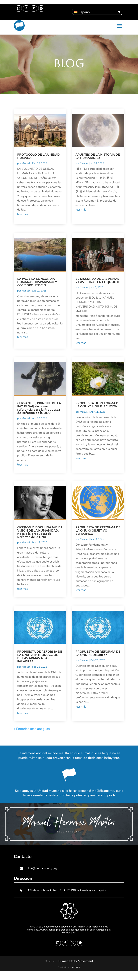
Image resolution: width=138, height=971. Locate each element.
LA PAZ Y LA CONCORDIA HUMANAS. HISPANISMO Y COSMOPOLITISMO (37, 281)
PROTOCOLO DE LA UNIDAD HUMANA (38, 156)
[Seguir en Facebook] (26, 8)
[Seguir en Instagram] (19, 8)
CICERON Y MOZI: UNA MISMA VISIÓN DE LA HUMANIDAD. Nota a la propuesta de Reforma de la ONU (40, 532)
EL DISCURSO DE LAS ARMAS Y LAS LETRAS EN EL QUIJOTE (97, 280)
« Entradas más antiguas (32, 729)
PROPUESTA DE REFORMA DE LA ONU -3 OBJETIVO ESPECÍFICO (97, 530)
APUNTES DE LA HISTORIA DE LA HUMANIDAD (97, 156)
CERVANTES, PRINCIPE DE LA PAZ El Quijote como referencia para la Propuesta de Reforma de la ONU (39, 408)
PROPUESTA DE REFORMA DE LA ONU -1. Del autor (97, 653)
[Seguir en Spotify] (41, 8)
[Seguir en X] (34, 8)
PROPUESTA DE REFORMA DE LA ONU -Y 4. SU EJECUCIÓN (97, 404)
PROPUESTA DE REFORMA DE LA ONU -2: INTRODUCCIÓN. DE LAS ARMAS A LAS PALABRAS (39, 656)
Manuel (26, 163)
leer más (22, 214)
